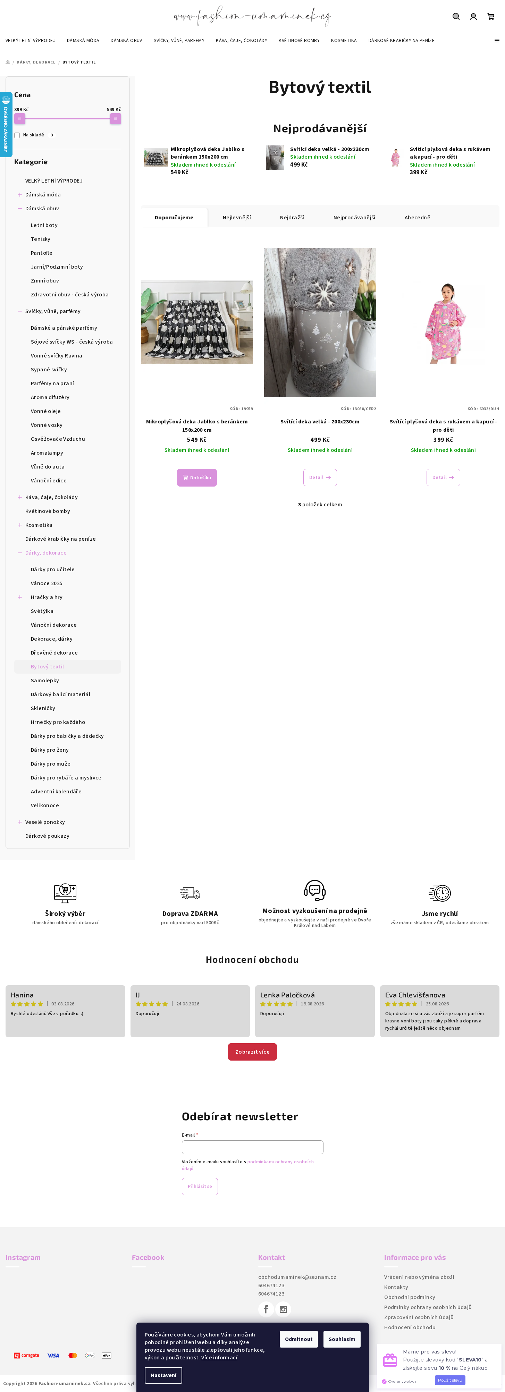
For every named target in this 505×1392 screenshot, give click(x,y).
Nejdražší (292, 217)
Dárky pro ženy (50, 750)
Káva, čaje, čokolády (51, 497)
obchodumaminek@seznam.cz (297, 1277)
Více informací (219, 1357)
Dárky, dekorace (46, 553)
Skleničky (43, 708)
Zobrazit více (252, 1052)
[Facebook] (266, 1309)
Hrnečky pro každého (58, 722)
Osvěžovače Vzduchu (58, 439)
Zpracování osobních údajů (419, 1317)
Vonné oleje (46, 411)
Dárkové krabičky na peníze (60, 539)
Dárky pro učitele (53, 569)
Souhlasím (342, 1339)
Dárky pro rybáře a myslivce (66, 778)
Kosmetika (39, 525)
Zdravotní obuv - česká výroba (70, 294)
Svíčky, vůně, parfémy (53, 311)
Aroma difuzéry (50, 397)
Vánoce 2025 (46, 583)
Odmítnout (299, 1339)
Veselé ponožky (45, 822)
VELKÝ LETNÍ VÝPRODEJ (54, 181)
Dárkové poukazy (47, 836)
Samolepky (45, 680)
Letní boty (44, 225)
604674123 (271, 1285)
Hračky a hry (47, 597)
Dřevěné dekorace (54, 653)
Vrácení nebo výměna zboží (419, 1277)
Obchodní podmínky (409, 1297)
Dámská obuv (42, 208)
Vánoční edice (49, 480)
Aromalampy (47, 453)
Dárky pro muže (51, 764)
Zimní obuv (45, 281)
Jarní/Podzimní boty (57, 267)
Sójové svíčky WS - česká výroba (72, 342)
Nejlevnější (237, 217)
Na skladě (38, 135)
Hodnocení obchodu (252, 959)
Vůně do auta (48, 467)
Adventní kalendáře (56, 791)
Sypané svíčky (49, 369)
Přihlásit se (200, 1186)
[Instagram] (283, 1309)
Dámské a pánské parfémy (64, 328)
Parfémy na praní (52, 383)
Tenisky (41, 239)
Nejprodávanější (355, 217)
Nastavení (163, 1375)
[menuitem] (30, 41)
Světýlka (42, 611)
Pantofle (41, 253)
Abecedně (417, 217)
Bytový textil (47, 666)
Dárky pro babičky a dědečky (67, 736)
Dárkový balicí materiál (60, 694)
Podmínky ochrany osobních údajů (428, 1307)
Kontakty (396, 1287)
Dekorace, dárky (52, 639)
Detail (316, 477)
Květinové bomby (47, 511)
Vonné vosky (46, 425)
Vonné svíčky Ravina (57, 356)
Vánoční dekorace (54, 625)
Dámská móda (43, 195)
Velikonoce (45, 805)
